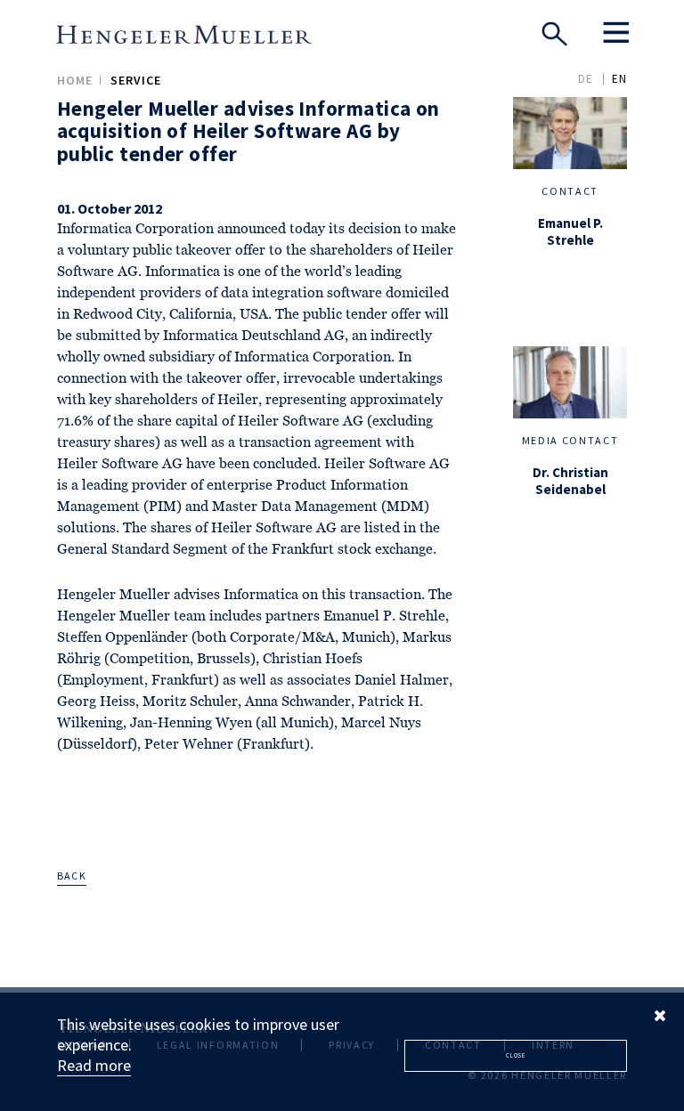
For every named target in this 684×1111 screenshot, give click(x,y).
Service (135, 80)
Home (75, 80)
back (71, 875)
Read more (94, 1065)
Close (516, 1055)
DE (585, 78)
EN (619, 78)
